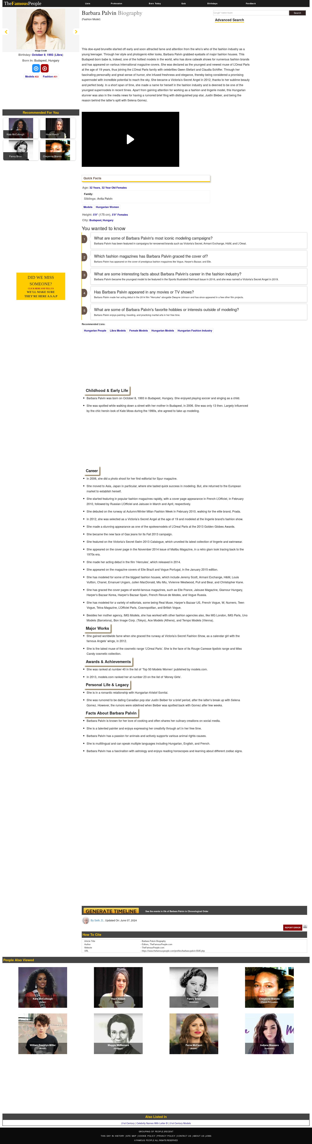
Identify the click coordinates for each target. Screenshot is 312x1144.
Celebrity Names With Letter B (152, 1123)
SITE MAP (131, 1135)
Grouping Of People (151, 1131)
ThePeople (22, 3)
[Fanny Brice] (21, 150)
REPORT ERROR (293, 927)
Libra (58, 55)
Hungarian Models (162, 330)
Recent (168, 1131)
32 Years (95, 187)
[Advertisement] (141, 35)
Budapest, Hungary (101, 220)
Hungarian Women (107, 207)
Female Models (138, 330)
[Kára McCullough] (21, 128)
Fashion (48, 76)
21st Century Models (180, 1123)
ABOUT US (199, 1135)
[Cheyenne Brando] (58, 150)
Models (29, 76)
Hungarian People (95, 330)
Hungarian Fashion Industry (195, 330)
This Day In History (113, 1135)
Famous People (145, 1140)
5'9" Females (120, 214)
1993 (50, 55)
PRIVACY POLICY (166, 1135)
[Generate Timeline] (111, 910)
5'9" (95, 214)
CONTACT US (184, 1135)
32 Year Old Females (114, 187)
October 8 (39, 55)
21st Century (128, 1123)
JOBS (208, 1135)
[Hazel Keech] (58, 128)
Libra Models (118, 330)
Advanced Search (229, 19)
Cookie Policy (147, 1135)
